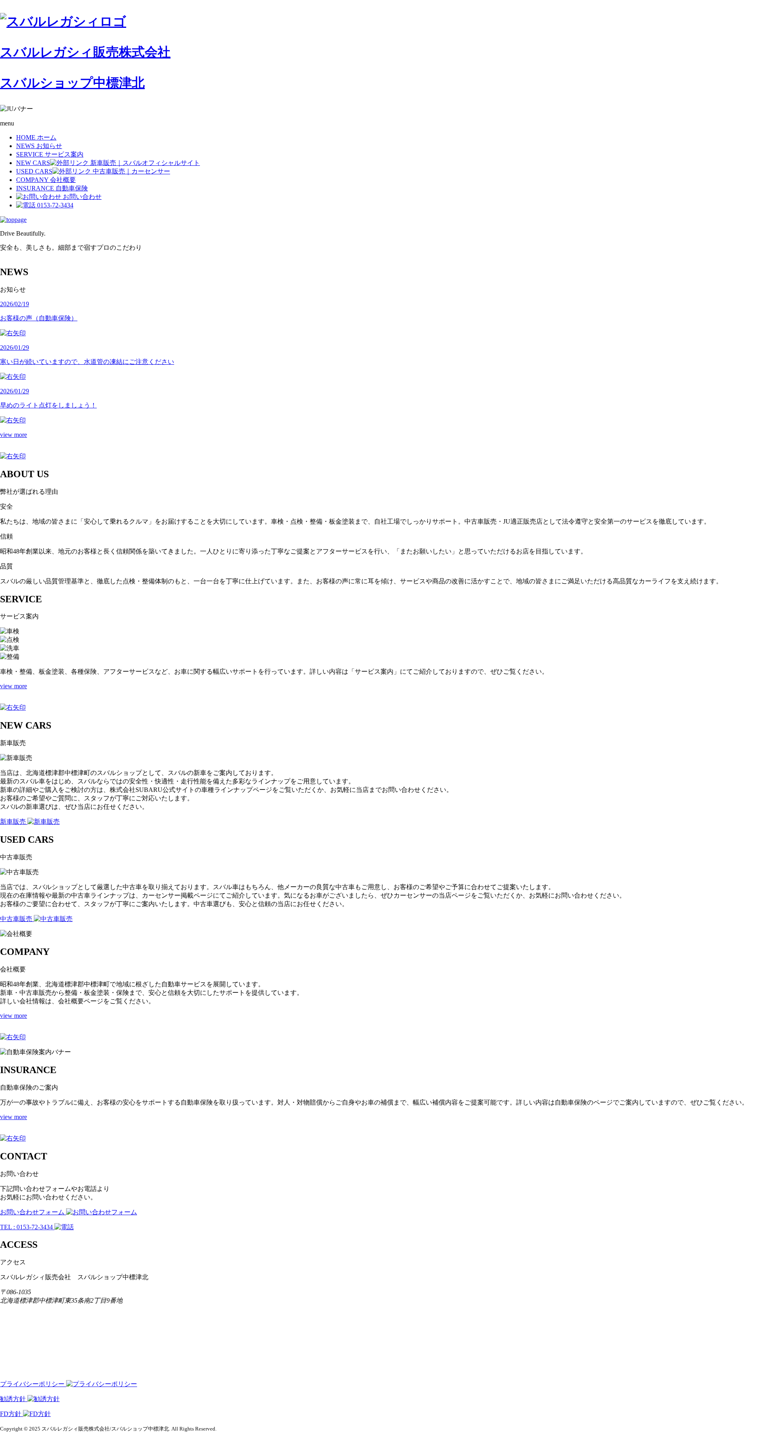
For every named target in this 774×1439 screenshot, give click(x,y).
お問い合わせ (81, 196)
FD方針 (11, 1413)
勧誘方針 (13, 1398)
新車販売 (13, 821)
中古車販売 (17, 918)
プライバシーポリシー (33, 1384)
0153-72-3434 (54, 205)
